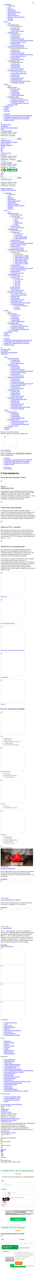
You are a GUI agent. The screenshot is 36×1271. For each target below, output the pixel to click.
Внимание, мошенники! (8, 868)
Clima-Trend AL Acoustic (22, 255)
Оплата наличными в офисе (12, 1096)
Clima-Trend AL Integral (21, 259)
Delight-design (19, 223)
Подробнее (4, 879)
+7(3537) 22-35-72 (6, 153)
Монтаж (6, 1044)
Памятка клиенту (9, 120)
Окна (5, 21)
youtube (4, 124)
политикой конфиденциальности (20, 1258)
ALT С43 (17, 285)
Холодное (18, 309)
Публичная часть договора (12, 1035)
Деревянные (15, 90)
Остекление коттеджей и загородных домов (17, 1081)
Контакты (7, 111)
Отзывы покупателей (14, 201)
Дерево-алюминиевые (17, 95)
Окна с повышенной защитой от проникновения (18, 1070)
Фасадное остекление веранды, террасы (16, 1091)
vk (1, 123)
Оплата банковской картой (12, 1098)
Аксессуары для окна (17, 31)
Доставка (7, 1047)
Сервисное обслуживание (8, 190)
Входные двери (12, 87)
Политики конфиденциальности (15, 1212)
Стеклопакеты (8, 1080)
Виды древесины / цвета (18, 42)
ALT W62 (17, 282)
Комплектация (15, 29)
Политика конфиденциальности (10, 1118)
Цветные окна (15, 75)
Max (24, 1268)
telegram (5, 126)
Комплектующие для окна (12, 1076)
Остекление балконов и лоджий (13, 1072)
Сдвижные (7, 774)
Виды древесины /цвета (18, 56)
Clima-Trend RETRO (21, 238)
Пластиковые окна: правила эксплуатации (17, 117)
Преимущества (15, 37)
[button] (2, 150)
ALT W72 (17, 280)
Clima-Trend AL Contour (22, 257)
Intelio (16, 224)
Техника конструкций (17, 39)
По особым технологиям (15, 70)
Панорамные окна (16, 79)
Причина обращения (12, 1197)
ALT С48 (17, 284)
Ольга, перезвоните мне (8, 453)
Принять (19, 1263)
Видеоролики (12, 10)
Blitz (16, 219)
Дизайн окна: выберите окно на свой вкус (16, 118)
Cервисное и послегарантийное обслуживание (18, 115)
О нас (9, 7)
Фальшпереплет (4, 677)
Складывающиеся (9, 777)
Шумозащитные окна (17, 78)
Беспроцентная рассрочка (11, 1100)
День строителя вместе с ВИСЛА (11, 900)
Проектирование (9, 1050)
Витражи (3, 704)
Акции (6, 109)
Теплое (17, 307)
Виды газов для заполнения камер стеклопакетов (13, 650)
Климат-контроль (9, 1045)
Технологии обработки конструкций (22, 40)
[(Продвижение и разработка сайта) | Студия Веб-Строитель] (8, 1132)
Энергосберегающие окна (19, 73)
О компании (8, 4)
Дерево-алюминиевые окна (16, 46)
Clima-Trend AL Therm (21, 263)
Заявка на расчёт (6, 140)
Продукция (7, 467)
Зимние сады (8, 106)
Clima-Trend (18, 235)
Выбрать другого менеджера (23, 453)
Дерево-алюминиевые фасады (13, 1083)
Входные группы (13, 104)
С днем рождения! (6, 928)
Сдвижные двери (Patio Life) (19, 100)
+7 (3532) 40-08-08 (6, 131)
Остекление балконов (17, 82)
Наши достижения (13, 204)
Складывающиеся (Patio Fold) (20, 103)
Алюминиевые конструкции (12, 1069)
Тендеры (10, 18)
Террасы (6, 107)
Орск (2, 129)
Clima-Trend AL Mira (21, 260)
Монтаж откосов (9, 1042)
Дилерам (10, 20)
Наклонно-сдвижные (17, 101)
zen (2, 126)
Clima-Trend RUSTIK (21, 237)
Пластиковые (15, 92)
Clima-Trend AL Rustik (21, 262)
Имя (2, 1180)
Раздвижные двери (13, 97)
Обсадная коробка (9, 1053)
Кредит (6, 1101)
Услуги (3, 147)
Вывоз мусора (8, 1052)
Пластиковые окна (13, 24)
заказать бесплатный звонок (9, 127)
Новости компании (10, 1033)
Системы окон (15, 28)
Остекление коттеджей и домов (20, 81)
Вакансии (11, 9)
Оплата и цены (5, 143)
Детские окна (15, 76)
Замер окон (7, 1041)
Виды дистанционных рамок (8, 623)
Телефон (3, 1189)
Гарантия (7, 114)
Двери (6, 84)
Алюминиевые (15, 93)
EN (2, 151)
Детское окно (8, 1062)
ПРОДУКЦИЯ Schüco (10, 1089)
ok (1, 124)
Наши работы (12, 14)
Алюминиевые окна (14, 60)
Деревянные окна (13, 32)
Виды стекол (4, 596)
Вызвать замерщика (6, 145)
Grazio (16, 221)
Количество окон (24, 1247)
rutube (9, 124)
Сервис (6, 1049)
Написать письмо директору (16, 205)
